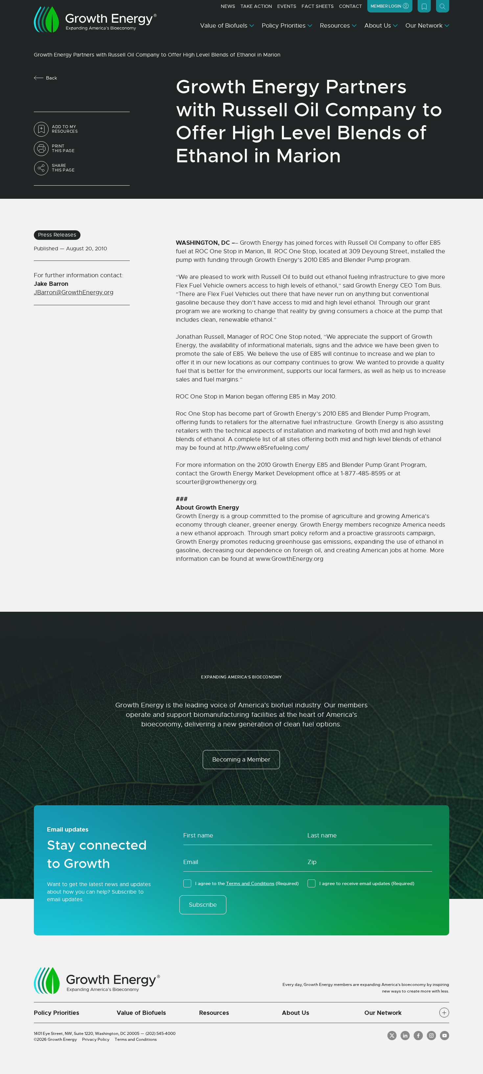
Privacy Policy (95, 1039)
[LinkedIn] (405, 1035)
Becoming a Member (241, 759)
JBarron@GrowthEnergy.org (73, 292)
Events (286, 6)
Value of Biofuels (223, 25)
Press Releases (57, 235)
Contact (350, 6)
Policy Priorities (284, 25)
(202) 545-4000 (160, 1033)
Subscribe (203, 904)
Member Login (386, 6)
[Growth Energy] (95, 19)
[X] (392, 1035)
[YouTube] (444, 1035)
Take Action (256, 6)
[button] (444, 1012)
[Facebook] (418, 1035)
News (228, 6)
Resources (335, 25)
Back (51, 77)
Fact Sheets (318, 6)
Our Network (424, 25)
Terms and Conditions (250, 883)
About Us (377, 25)
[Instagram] (431, 1035)
